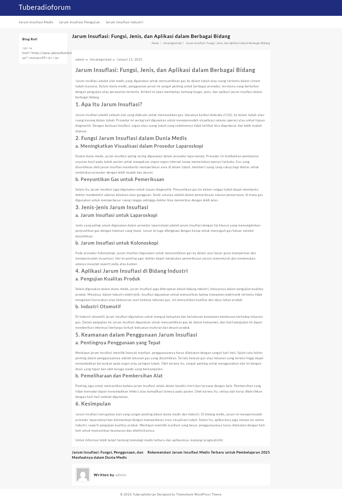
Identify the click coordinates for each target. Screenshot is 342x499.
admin (79, 59)
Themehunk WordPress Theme (199, 494)
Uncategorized (100, 59)
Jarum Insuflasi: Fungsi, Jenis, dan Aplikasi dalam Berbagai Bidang (151, 36)
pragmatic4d (213, 440)
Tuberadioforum (45, 7)
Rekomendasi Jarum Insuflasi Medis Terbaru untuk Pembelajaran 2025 (209, 452)
